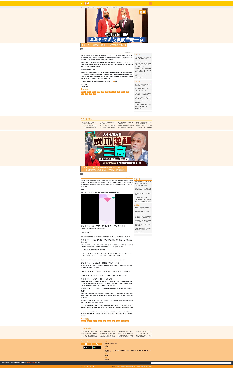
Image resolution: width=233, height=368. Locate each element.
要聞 (111, 343)
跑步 (105, 321)
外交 (103, 91)
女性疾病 (146, 350)
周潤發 (100, 321)
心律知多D (121, 7)
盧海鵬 (95, 321)
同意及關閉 (191, 363)
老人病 (149, 350)
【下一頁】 (112, 81)
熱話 (113, 343)
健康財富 (107, 7)
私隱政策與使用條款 (31, 362)
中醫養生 (122, 350)
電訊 (119, 91)
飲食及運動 (112, 350)
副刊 (102, 7)
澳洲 (128, 91)
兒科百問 (141, 350)
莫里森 (94, 91)
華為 (87, 93)
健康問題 (89, 321)
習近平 (123, 91)
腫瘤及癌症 (126, 350)
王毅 (107, 91)
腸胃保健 (137, 350)
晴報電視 (87, 7)
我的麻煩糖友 (114, 7)
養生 (123, 321)
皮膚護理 (107, 352)
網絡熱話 (83, 321)
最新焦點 (107, 343)
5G (114, 91)
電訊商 (89, 91)
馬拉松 (109, 321)
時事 (98, 7)
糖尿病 (118, 321)
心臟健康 (132, 350)
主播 (99, 91)
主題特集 (93, 7)
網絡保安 (83, 91)
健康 (82, 7)
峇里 (111, 91)
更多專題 (112, 352)
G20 (91, 93)
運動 (114, 321)
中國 (95, 93)
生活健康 (117, 350)
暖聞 (116, 343)
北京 (83, 93)
